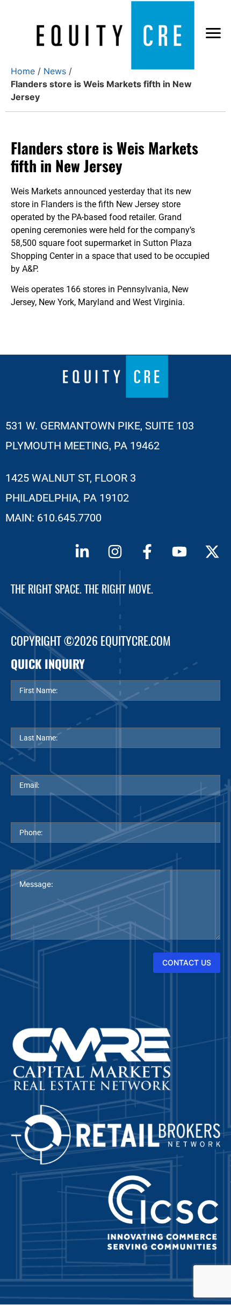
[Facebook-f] (147, 551)
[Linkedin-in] (82, 551)
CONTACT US (186, 962)
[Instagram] (114, 551)
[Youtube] (179, 551)
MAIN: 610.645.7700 (53, 517)
